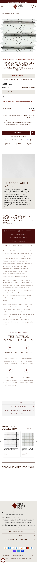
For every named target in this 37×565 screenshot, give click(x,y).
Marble (7, 13)
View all (29, 429)
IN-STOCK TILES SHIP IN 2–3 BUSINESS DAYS (18, 59)
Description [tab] (6, 245)
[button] (18, 221)
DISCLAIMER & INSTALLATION (18, 410)
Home (3, 13)
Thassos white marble (15, 13)
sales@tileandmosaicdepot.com (13, 514)
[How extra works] (31, 101)
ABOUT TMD (18, 535)
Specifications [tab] (17, 245)
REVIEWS (18, 402)
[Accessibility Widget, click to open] (3, 560)
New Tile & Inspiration (18, 539)
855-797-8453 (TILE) (10, 512)
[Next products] (36, 441)
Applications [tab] (28, 245)
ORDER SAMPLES (18, 414)
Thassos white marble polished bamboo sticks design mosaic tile (18, 15)
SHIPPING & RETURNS (18, 406)
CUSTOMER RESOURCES (18, 531)
